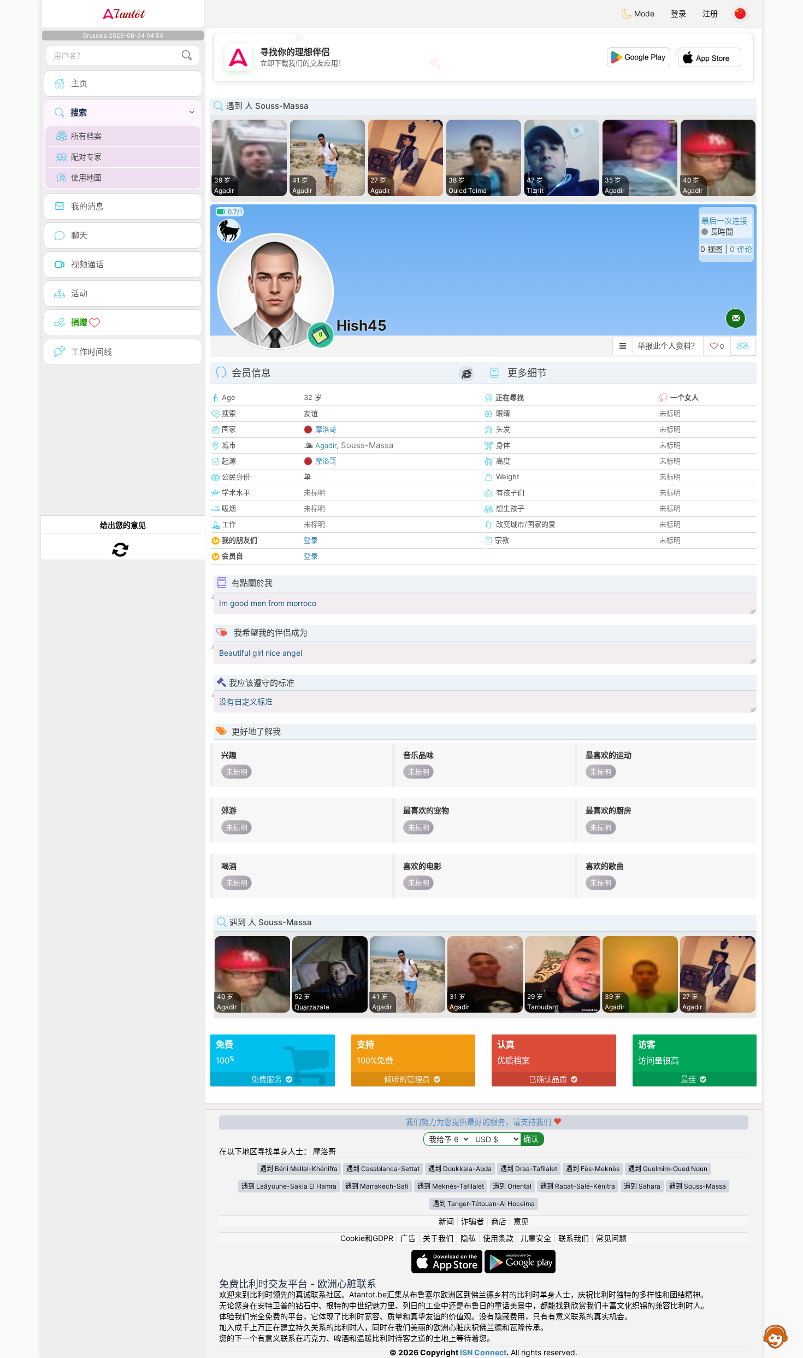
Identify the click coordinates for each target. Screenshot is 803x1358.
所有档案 (86, 135)
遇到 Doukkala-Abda (460, 1169)
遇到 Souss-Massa (697, 1186)
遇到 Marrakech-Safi (377, 1186)
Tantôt (129, 13)
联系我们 (573, 1238)
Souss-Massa (367, 445)
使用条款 (498, 1238)
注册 (710, 13)
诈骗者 (472, 1221)
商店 (498, 1221)
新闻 (446, 1221)
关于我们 (438, 1238)
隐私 (468, 1238)
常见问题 (611, 1238)
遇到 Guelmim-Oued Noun (667, 1169)
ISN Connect (483, 1352)
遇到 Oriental (512, 1186)
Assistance (775, 1336)
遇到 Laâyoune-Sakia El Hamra (288, 1186)
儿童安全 (536, 1238)
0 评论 (741, 249)
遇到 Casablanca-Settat (383, 1169)
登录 (678, 13)
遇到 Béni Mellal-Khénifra (299, 1169)
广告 (408, 1238)
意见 (521, 1221)
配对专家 (86, 156)
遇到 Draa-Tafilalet (528, 1169)
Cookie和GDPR (366, 1238)
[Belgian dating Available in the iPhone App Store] (448, 1255)
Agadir (325, 445)
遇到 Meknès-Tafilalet (450, 1186)
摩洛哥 (325, 429)
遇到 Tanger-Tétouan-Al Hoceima (484, 1204)
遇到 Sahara (642, 1186)
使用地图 (86, 177)
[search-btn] (186, 55)
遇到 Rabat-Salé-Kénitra (577, 1186)
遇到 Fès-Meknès (592, 1169)
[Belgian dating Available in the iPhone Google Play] (520, 1255)
